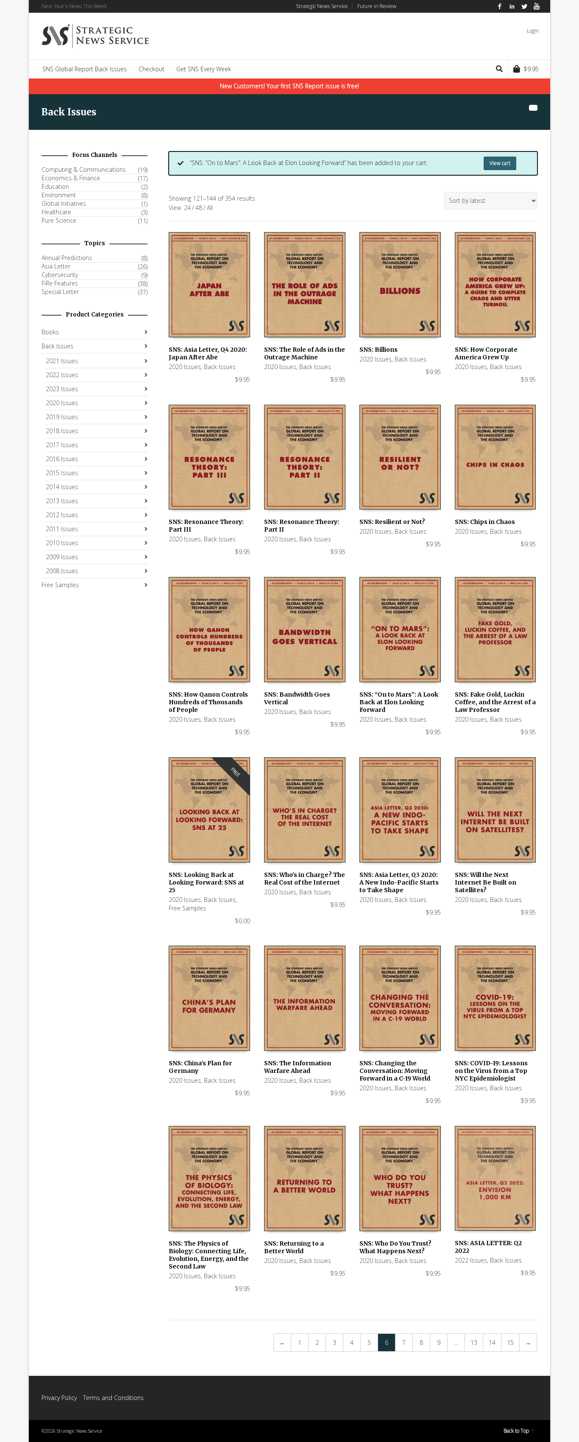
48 (198, 208)
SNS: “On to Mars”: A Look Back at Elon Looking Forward (398, 702)
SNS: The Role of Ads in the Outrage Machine (304, 353)
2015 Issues (62, 473)
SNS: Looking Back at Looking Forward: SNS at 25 (206, 882)
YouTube (537, 6)
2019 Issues (62, 417)
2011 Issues (62, 529)
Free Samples (187, 908)
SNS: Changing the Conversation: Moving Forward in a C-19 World (394, 1070)
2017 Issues (62, 445)
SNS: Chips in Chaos (485, 522)
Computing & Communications (84, 170)
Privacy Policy (59, 1398)
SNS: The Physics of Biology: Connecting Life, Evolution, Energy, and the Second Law (209, 1255)
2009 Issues (62, 557)
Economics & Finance (71, 178)
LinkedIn (512, 6)
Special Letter (60, 292)
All (210, 208)
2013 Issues (62, 501)
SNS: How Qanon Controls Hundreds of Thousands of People (208, 702)
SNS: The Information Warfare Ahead (297, 1067)
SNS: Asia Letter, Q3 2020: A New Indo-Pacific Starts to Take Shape (399, 882)
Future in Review (376, 6)
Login (533, 30)
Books (50, 332)
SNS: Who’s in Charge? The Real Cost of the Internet (304, 878)
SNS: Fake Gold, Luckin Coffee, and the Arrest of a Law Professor (495, 702)
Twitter (524, 6)
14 (492, 1342)
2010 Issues (62, 543)
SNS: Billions (378, 349)
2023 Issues (62, 389)
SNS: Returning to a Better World (294, 1247)
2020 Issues (185, 367)
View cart (500, 163)
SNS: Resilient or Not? (392, 522)
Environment (59, 195)
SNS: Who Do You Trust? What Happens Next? (395, 1247)
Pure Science (59, 220)
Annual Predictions (67, 258)
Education (55, 186)
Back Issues (220, 367)
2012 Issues (62, 515)
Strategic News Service (322, 6)
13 (473, 1342)
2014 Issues (62, 487)
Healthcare (56, 212)
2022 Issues (471, 1260)
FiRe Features (60, 283)
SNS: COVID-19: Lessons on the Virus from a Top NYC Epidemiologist (491, 1070)
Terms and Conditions (113, 1398)
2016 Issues (62, 459)
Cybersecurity (60, 275)
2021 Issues (62, 361)
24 (187, 208)
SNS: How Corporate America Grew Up (486, 353)
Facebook (500, 6)
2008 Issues (62, 571)
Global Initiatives (64, 203)
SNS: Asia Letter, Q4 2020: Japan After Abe (208, 353)
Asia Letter (56, 266)
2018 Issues (62, 431)
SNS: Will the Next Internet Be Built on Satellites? (485, 882)
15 (510, 1342)
